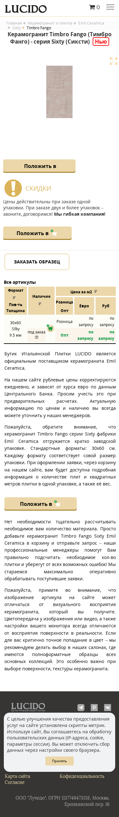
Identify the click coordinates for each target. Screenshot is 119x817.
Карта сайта (17, 776)
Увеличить (113, 61)
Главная (14, 23)
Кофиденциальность (82, 776)
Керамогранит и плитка (50, 23)
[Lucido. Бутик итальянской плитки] (59, 7)
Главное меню (110, 7)
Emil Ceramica (91, 23)
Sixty (16, 28)
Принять (59, 760)
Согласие (15, 782)
